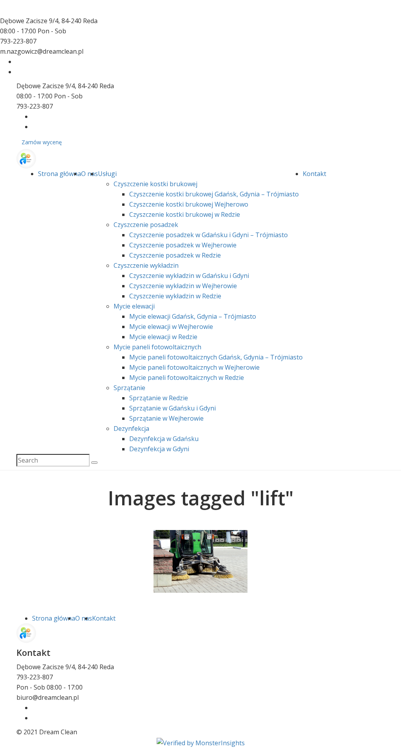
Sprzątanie (129, 387)
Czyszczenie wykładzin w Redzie (175, 296)
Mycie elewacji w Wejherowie (171, 326)
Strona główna (59, 173)
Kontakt (314, 173)
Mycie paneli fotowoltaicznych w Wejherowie (194, 367)
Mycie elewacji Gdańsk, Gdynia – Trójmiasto (192, 316)
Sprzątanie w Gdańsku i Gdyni (172, 408)
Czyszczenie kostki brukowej (155, 184)
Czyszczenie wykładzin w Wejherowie (183, 285)
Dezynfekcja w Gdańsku (164, 438)
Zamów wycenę (42, 142)
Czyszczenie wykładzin (146, 265)
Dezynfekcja (131, 428)
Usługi (107, 173)
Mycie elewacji (134, 306)
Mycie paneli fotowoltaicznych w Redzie (186, 377)
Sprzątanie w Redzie (158, 398)
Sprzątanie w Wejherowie (166, 418)
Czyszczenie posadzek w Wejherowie (183, 245)
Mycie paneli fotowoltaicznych (157, 347)
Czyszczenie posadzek (146, 224)
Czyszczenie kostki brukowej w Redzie (184, 214)
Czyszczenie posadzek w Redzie (175, 255)
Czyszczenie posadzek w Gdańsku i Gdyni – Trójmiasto (208, 235)
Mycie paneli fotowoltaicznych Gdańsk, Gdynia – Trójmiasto (216, 357)
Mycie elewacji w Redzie (163, 336)
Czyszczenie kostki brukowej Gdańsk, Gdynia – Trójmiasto (214, 194)
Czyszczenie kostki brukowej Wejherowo (188, 204)
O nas (89, 173)
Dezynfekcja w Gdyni (159, 449)
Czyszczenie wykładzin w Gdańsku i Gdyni (189, 275)
